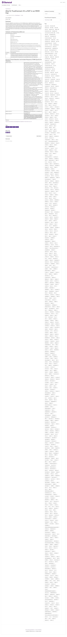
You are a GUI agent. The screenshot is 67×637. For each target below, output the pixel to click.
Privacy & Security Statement (30, 629)
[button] (20, 5)
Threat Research (8, 8)
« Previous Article (9, 136)
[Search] (59, 14)
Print (22, 15)
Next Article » (39, 136)
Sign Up (64, 2)
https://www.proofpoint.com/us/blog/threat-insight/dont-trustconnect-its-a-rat (19, 121)
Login (61, 2)
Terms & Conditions (38, 629)
